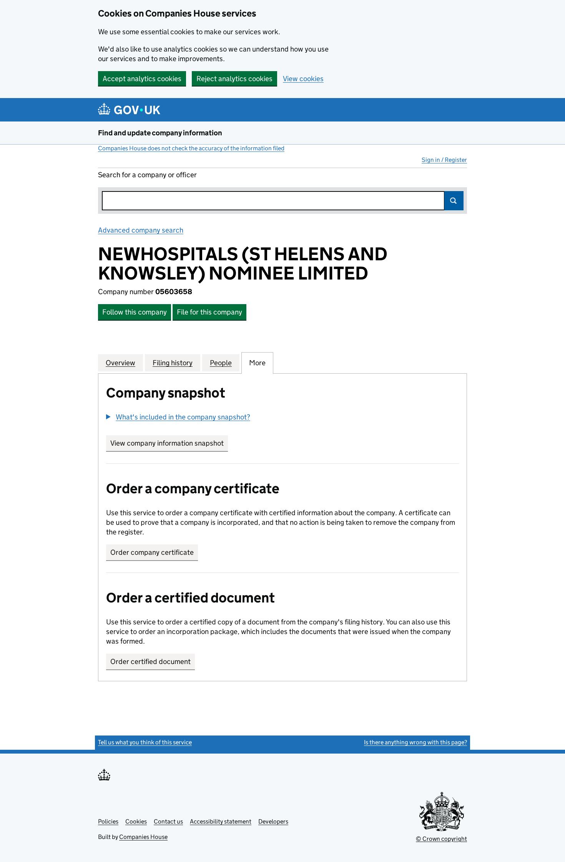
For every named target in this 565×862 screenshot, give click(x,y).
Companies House (143, 836)
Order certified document (150, 661)
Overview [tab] (120, 362)
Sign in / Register (444, 159)
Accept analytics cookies (142, 78)
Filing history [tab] (173, 362)
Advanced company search (140, 230)
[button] (178, 417)
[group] (282, 418)
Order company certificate (152, 552)
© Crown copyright (441, 838)
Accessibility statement (220, 821)
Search (454, 200)
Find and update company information (160, 132)
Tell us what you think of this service (145, 742)
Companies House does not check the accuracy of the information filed (191, 148)
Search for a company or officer (147, 174)
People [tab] (221, 362)
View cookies (303, 78)
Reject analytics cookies (234, 78)
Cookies (136, 821)
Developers (273, 821)
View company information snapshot (169, 443)
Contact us (168, 821)
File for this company (209, 312)
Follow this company (134, 312)
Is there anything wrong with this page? (415, 742)
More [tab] (257, 362)
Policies (108, 821)
